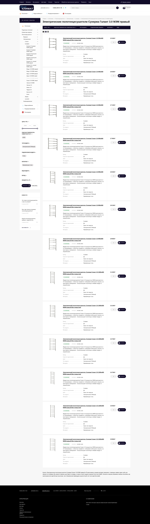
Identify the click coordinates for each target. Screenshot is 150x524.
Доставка (43, 2)
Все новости (25, 227)
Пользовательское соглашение (26, 517)
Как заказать (36, 2)
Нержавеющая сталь (27, 165)
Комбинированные (27, 101)
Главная (21, 2)
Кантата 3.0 (29, 92)
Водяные (25, 37)
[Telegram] (65, 8)
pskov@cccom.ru (46, 490)
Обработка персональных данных (70, 2)
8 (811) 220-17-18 (57, 7)
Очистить (34, 185)
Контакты (28, 2)
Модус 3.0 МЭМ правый (32, 69)
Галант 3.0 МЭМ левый (32, 80)
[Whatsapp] (63, 8)
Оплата (50, 2)
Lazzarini (27, 99)
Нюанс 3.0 (29, 87)
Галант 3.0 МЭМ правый (32, 78)
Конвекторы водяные (27, 32)
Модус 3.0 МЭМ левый (32, 71)
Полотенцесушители (60, 18)
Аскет (28, 94)
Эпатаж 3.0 (29, 85)
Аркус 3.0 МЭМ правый (32, 73)
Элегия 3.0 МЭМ (30, 82)
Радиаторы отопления (27, 30)
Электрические (70, 18)
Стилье (26, 41)
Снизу (24, 155)
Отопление (50, 18)
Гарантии (56, 2)
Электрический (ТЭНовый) (29, 146)
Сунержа (77, 18)
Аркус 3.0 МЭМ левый (32, 76)
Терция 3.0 (29, 89)
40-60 (24, 137)
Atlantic (26, 96)
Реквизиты (83, 2)
